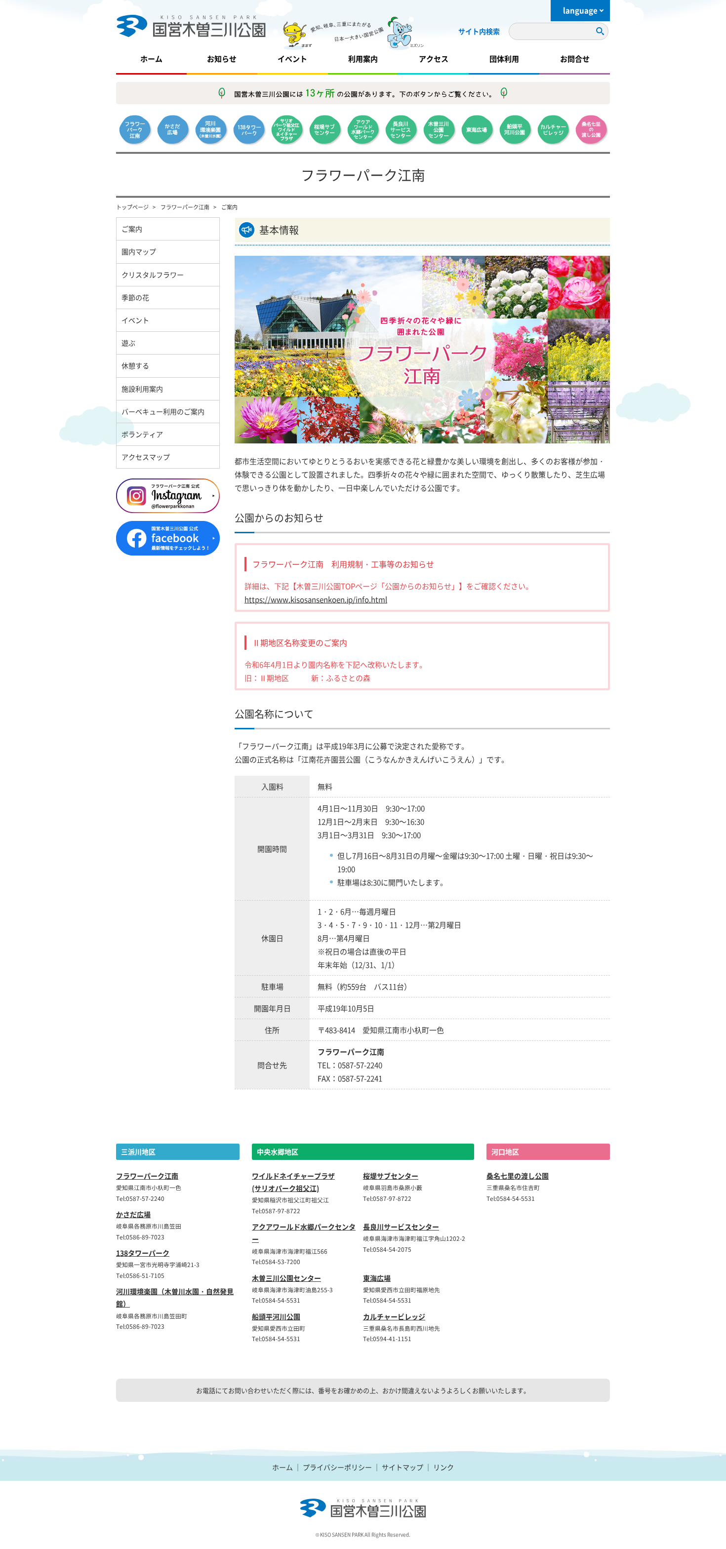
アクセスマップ (145, 457)
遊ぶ (128, 343)
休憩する (135, 365)
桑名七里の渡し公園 (517, 1176)
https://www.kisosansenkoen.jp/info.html (315, 599)
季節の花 (135, 297)
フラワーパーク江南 (185, 207)
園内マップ (138, 251)
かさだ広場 (133, 1214)
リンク (443, 1467)
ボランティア (142, 434)
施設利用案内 (142, 389)
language (580, 10)
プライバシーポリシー (337, 1467)
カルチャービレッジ (394, 1316)
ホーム (151, 58)
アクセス (433, 58)
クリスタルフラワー (152, 274)
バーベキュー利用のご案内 (162, 411)
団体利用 (504, 58)
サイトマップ (402, 1467)
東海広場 (377, 1278)
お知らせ (222, 58)
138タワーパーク (142, 1253)
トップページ (132, 207)
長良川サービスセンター (401, 1226)
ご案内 (131, 229)
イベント (292, 58)
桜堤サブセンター (390, 1176)
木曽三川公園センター (286, 1278)
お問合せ (575, 58)
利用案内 (363, 58)
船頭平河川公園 (276, 1316)
